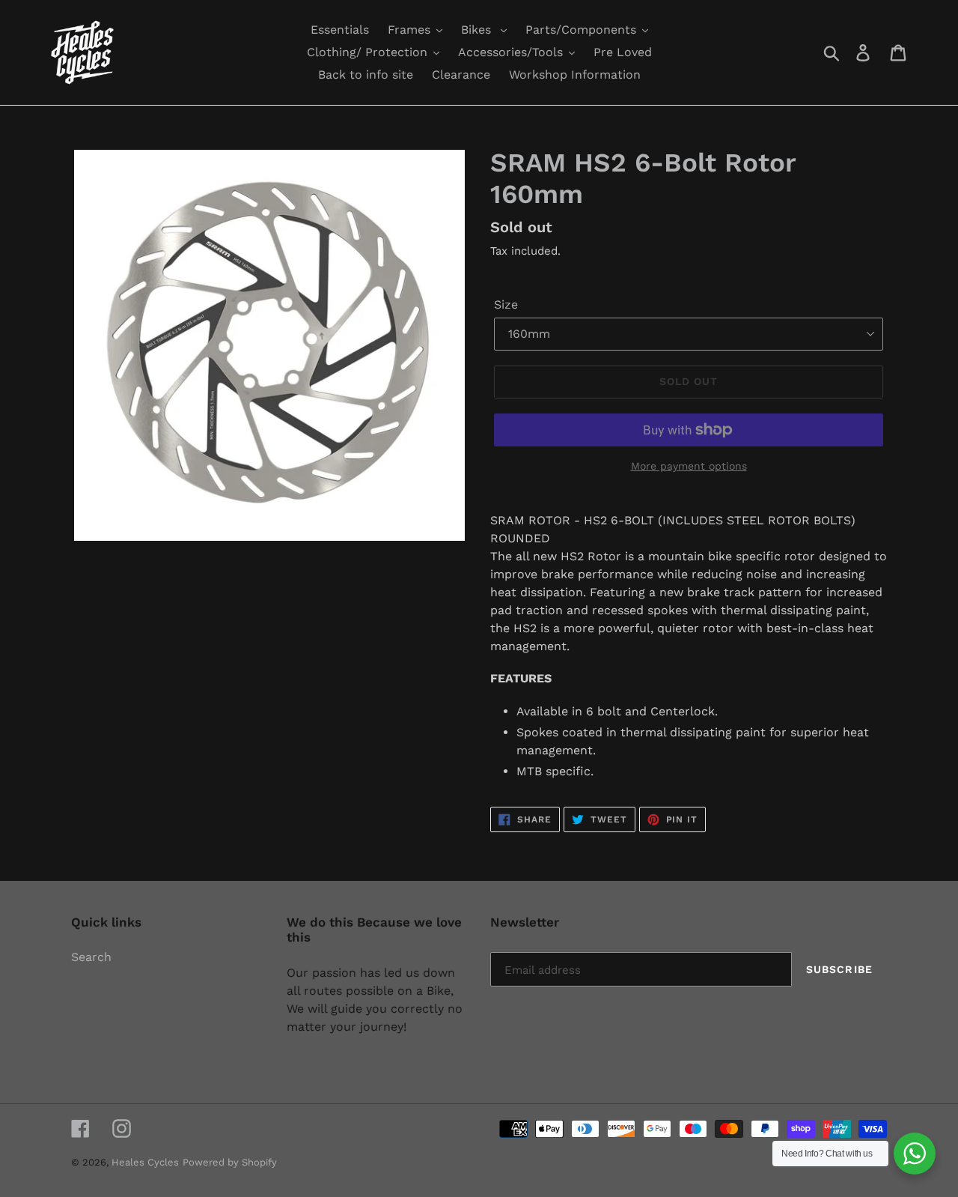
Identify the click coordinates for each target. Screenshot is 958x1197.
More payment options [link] (689, 466)
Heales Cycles (145, 1162)
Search (91, 957)
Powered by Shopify (230, 1162)
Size (506, 304)
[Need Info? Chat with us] (915, 1154)
